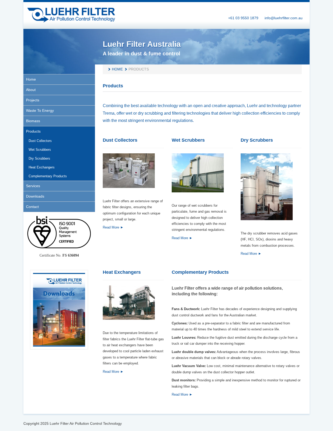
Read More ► (113, 227)
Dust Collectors (120, 140)
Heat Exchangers (122, 272)
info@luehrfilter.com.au (284, 18)
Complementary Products (200, 272)
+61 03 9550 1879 (243, 18)
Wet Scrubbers (188, 140)
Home (117, 69)
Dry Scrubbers (257, 140)
